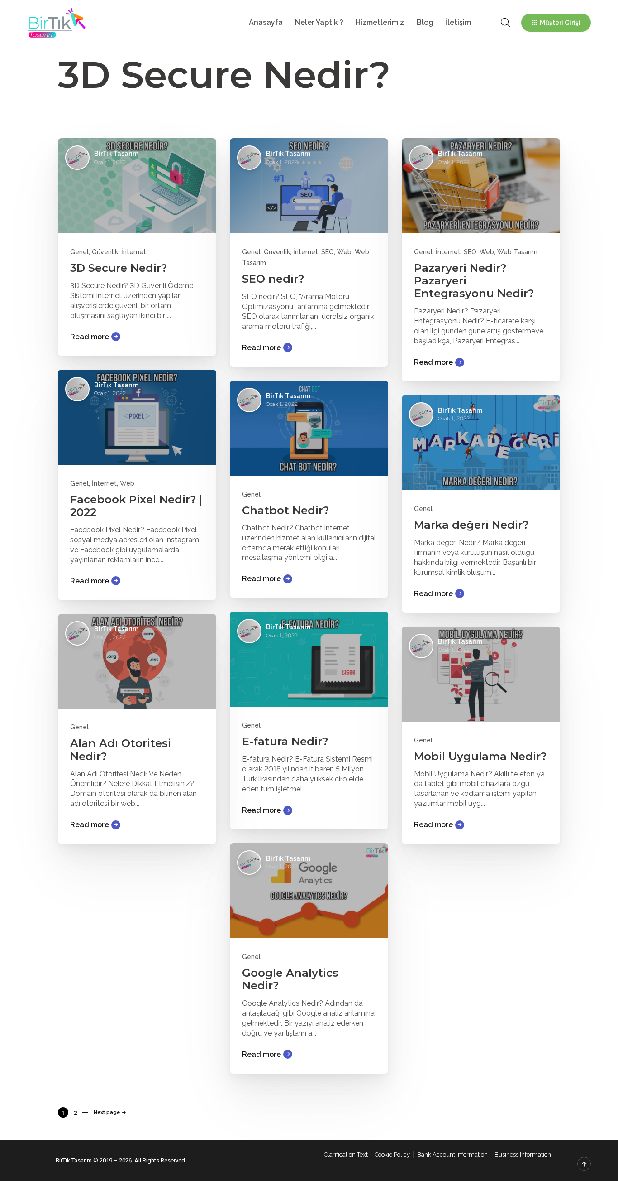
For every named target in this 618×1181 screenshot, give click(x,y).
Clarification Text (346, 1154)
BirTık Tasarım (74, 1160)
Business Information (522, 1154)
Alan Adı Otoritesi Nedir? (120, 749)
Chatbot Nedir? (285, 510)
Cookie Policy (392, 1154)
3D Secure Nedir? (118, 268)
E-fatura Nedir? (285, 741)
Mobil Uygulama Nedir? (480, 756)
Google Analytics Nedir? (290, 979)
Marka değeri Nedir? (471, 524)
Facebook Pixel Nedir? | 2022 (136, 506)
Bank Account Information (452, 1154)
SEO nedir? (273, 278)
